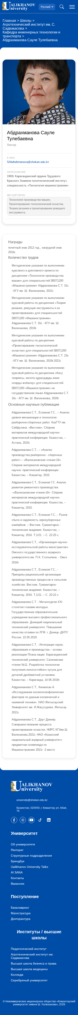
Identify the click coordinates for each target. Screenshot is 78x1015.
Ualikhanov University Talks (29, 866)
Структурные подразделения (31, 855)
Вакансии (17, 883)
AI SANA (17, 872)
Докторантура (20, 918)
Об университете (23, 844)
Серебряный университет (29, 980)
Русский (45, 6)
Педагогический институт (28, 948)
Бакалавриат (20, 907)
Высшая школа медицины (29, 969)
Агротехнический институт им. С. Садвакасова (29, 26)
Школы (25, 20)
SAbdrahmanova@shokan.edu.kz (28, 162)
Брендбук (17, 861)
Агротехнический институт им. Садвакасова (32, 956)
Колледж (17, 974)
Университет (24, 833)
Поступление (25, 896)
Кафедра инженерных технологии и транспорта (31, 34)
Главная (9, 20)
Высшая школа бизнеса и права (33, 963)
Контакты (17, 878)
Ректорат (17, 850)
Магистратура (21, 913)
